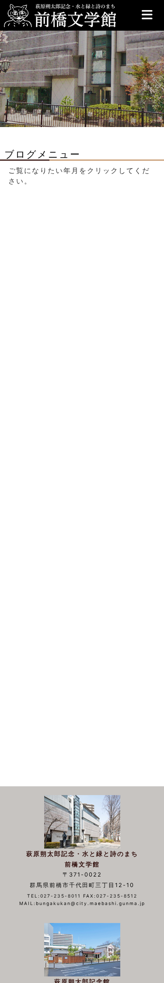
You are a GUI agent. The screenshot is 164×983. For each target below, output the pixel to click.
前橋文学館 (59, 15)
